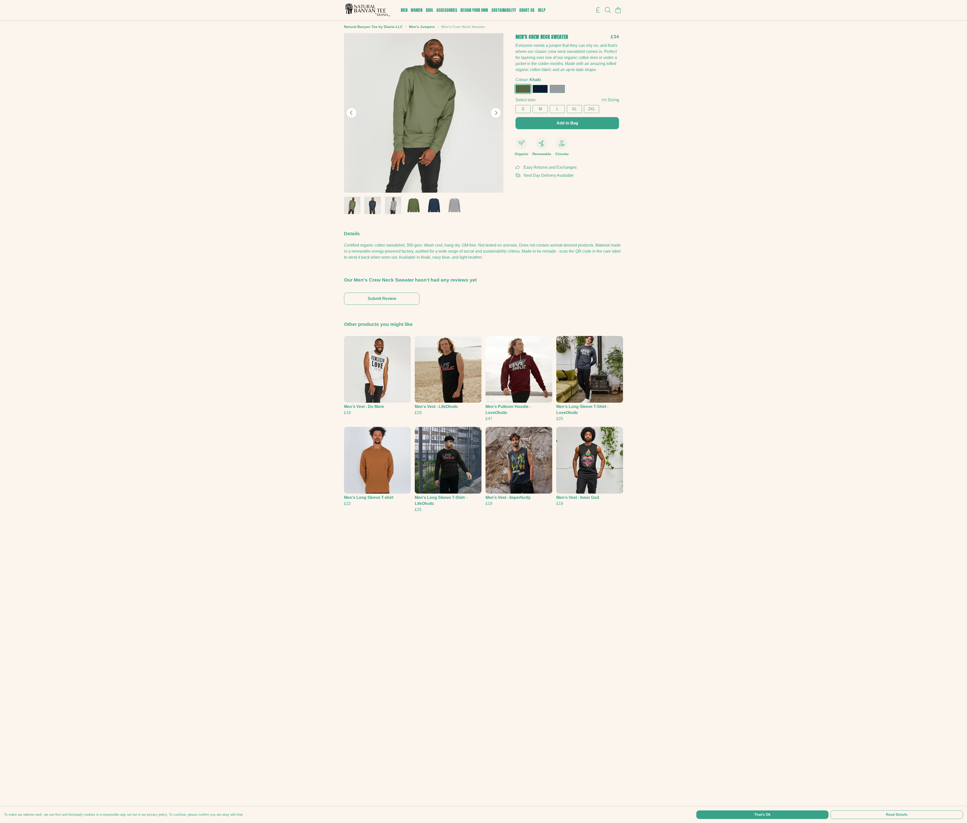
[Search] (608, 10)
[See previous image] (352, 113)
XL (574, 109)
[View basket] (618, 10)
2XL (591, 109)
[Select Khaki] (523, 89)
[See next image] (496, 113)
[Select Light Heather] (557, 89)
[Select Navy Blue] (540, 89)
